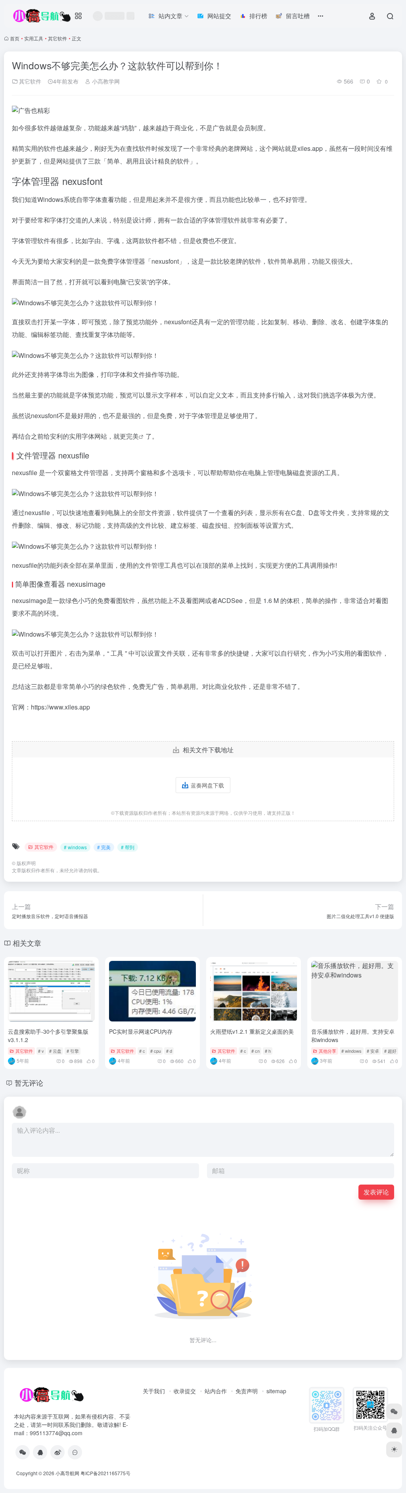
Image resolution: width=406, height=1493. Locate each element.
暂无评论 (29, 1082)
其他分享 (327, 1051)
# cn (255, 1051)
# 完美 (104, 847)
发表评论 (376, 1191)
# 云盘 (55, 1051)
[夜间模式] (394, 1449)
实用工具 (33, 38)
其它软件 (57, 38)
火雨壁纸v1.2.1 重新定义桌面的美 (252, 1031)
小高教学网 (105, 81)
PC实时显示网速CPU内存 (140, 1031)
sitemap (276, 1391)
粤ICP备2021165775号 (105, 1473)
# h (268, 1051)
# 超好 (390, 1051)
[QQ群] (75, 1452)
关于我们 (154, 1391)
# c (142, 1051)
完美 (132, 436)
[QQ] (40, 1452)
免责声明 (247, 1391)
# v (41, 1051)
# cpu (155, 1051)
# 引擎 (73, 1051)
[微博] (57, 1452)
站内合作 (216, 1391)
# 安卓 (373, 1051)
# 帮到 (127, 847)
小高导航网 (67, 1473)
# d (169, 1051)
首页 (14, 38)
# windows (75, 847)
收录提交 (185, 1391)
